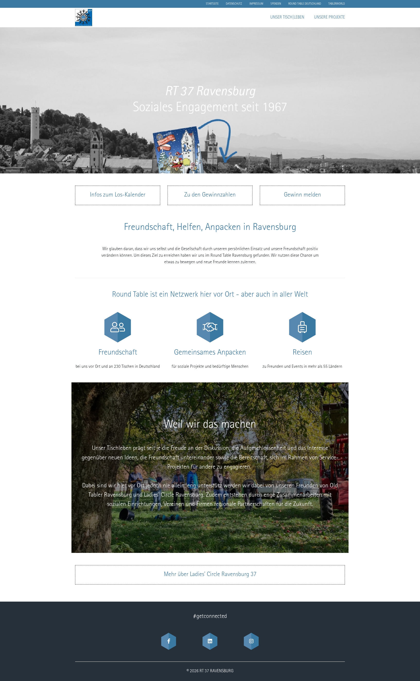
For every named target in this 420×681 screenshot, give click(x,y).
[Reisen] (302, 327)
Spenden (276, 3)
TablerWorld (336, 3)
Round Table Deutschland (304, 3)
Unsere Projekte (329, 17)
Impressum (256, 3)
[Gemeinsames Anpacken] (210, 327)
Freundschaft (117, 353)
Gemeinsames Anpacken (210, 353)
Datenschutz (234, 3)
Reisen (302, 353)
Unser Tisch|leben (287, 17)
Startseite (212, 3)
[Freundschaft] (117, 327)
